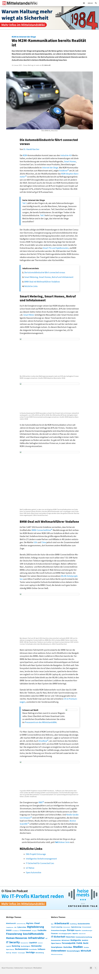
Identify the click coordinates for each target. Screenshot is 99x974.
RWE (41, 802)
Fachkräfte (42, 930)
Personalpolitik (69, 943)
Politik (79, 943)
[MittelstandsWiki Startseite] (19, 3)
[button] (96, 3)
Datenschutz (66, 927)
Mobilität (85, 940)
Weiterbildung (40, 953)
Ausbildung (73, 924)
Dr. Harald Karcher (31, 149)
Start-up (8, 953)
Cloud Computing (56, 927)
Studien (78, 947)
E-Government (25, 930)
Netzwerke (36, 946)
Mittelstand (66, 940)
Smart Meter (28, 314)
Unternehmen (58, 950)
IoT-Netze (30, 868)
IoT (46, 938)
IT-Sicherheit (58, 936)
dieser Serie (62, 842)
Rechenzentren (21, 949)
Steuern (14, 953)
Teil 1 (24, 203)
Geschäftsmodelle (33, 934)
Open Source (10, 949)
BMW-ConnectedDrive (41, 530)
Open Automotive (33, 872)
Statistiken (67, 947)
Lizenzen (40, 943)
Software (41, 949)
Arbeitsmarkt (61, 923)
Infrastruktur (36, 938)
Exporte (78, 930)
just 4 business (8, 968)
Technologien (21, 953)
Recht (85, 943)
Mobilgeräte (75, 940)
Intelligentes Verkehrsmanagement (41, 858)
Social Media (33, 949)
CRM (15, 927)
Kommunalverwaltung (84, 937)
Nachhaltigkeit (25, 946)
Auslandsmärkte (84, 924)
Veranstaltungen (73, 951)
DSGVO (9, 930)
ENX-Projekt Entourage (36, 854)
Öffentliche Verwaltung (56, 954)
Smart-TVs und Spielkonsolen (56, 248)
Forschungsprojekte (65, 934)
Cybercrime (21, 927)
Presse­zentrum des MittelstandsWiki (41, 722)
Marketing (16, 946)
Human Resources (16, 938)
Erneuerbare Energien (58, 930)
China (43, 542)
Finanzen (54, 933)
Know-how (70, 937)
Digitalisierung (35, 927)
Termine (86, 947)
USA (35, 542)
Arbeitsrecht (11, 923)
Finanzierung (14, 934)
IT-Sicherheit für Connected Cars (40, 863)
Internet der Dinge (50, 167)
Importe (75, 934)
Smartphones (56, 947)
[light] (90, 3)
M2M (25, 155)
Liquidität (33, 942)
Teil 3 (42, 215)
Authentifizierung (21, 923)
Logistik (8, 946)
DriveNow (43, 741)
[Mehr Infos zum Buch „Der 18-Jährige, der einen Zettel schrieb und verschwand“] (49, 17)
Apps (52, 924)
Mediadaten (37, 968)
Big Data (29, 923)
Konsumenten (24, 943)
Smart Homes (70, 161)
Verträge (30, 952)
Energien (34, 930)
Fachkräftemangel (87, 930)
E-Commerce (15, 930)
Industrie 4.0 (82, 933)
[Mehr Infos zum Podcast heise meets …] (49, 898)
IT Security (13, 942)
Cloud (37, 923)
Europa (70, 930)
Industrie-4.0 (66, 155)
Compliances (9, 927)
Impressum (28, 968)
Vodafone (63, 170)
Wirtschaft (86, 950)
